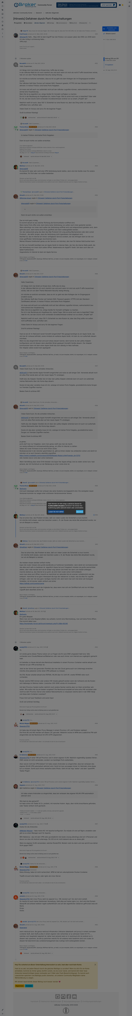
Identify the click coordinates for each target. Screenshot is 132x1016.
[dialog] (66, 508)
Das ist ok (80, 511)
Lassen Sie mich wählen (56, 511)
